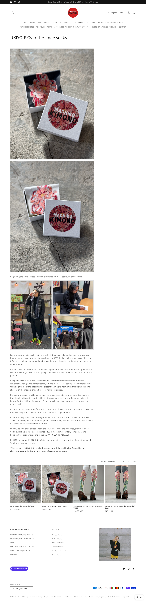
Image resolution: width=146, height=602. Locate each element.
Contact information (114, 597)
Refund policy (68, 597)
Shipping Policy (58, 543)
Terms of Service (58, 547)
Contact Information (60, 551)
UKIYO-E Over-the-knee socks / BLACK (54, 506)
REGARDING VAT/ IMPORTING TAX (22, 539)
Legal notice (126, 597)
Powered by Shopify (55, 597)
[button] (12, 12)
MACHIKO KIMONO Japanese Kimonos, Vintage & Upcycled (32, 597)
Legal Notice (56, 555)
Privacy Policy (57, 535)
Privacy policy (78, 597)
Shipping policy (101, 597)
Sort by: (103, 461)
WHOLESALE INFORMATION (20, 551)
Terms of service (89, 597)
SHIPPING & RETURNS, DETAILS (21, 535)
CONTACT (13, 555)
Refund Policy (57, 539)
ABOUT (12, 543)
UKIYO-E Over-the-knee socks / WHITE (22, 506)
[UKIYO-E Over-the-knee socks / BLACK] (52, 159)
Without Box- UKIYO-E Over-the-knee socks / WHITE (88, 507)
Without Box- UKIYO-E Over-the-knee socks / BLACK (120, 507)
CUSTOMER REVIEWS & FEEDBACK (22, 547)
